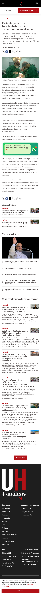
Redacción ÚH (22, 214)
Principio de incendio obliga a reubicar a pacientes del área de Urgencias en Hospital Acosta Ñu (15, 357)
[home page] (20, 3)
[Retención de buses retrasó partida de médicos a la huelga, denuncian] (35, 210)
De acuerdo (20, 591)
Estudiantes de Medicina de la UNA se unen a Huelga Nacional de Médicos (15, 333)
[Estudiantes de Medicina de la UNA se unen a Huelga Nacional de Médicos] (35, 330)
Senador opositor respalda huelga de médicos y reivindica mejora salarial (15, 223)
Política (4, 220)
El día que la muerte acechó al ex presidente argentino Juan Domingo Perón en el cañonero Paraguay (21, 282)
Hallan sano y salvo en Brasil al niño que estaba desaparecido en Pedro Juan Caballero (14, 435)
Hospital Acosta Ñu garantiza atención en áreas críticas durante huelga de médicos (14, 309)
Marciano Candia (23, 449)
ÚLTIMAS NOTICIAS (28, 11)
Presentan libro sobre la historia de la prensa (20, 275)
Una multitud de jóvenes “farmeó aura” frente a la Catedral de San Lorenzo (21, 290)
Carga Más (20, 458)
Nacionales (5, 19)
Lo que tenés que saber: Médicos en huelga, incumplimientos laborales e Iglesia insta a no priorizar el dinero (18, 383)
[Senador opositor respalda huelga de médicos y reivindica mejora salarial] (35, 222)
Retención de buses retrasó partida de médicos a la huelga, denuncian (15, 211)
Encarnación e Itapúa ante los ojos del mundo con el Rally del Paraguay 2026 (15, 408)
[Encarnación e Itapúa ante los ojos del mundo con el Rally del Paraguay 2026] (35, 405)
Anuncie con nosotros (30, 505)
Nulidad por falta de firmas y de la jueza (18, 268)
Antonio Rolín (22, 425)
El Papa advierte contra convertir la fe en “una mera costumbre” (21, 262)
